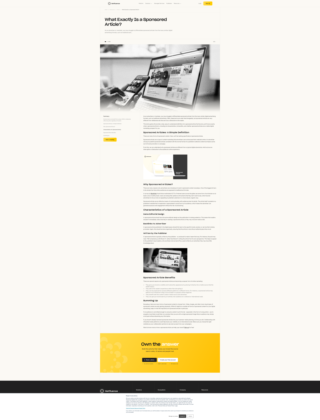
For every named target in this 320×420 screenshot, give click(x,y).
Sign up (186, 327)
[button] (148, 3)
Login (199, 3)
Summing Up (106, 135)
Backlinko (154, 193)
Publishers (169, 3)
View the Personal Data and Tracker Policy (135, 408)
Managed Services (159, 3)
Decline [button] (190, 416)
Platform (141, 3)
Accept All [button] (182, 416)
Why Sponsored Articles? (109, 126)
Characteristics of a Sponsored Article (112, 129)
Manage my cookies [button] (173, 416)
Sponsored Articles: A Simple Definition (112, 123)
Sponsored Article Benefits (109, 132)
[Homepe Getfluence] (119, 3)
